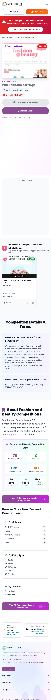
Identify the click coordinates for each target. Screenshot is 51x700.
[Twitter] (9, 663)
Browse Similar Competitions (27, 29)
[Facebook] (4, 663)
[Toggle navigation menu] (47, 4)
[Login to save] (27, 303)
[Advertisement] (25, 146)
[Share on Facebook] (15, 118)
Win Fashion (29, 37)
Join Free (39, 12)
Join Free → (8, 669)
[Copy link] (30, 118)
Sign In (15, 12)
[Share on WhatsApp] (25, 118)
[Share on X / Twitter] (20, 118)
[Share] (10, 118)
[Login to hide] (33, 303)
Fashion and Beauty (13, 420)
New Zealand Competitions (12, 37)
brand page (8, 434)
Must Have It (7, 285)
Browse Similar (27, 111)
